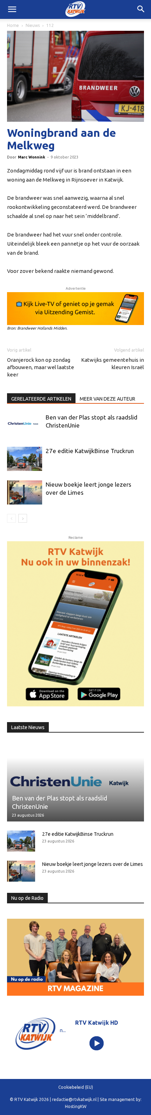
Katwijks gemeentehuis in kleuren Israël (112, 363)
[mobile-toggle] (12, 9)
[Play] (97, 1043)
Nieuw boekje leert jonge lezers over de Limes (92, 864)
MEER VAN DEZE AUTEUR (107, 399)
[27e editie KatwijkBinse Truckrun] (24, 459)
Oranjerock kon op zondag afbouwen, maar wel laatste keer (40, 367)
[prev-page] (11, 518)
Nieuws (33, 25)
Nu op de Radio (27, 898)
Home (13, 25)
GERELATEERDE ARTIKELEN (41, 399)
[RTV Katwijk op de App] (75, 623)
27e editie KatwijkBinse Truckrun (90, 450)
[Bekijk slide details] (75, 308)
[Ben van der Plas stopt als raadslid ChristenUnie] (24, 423)
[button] (141, 9)
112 (50, 25)
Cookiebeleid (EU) (75, 1087)
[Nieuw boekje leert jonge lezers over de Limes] (24, 492)
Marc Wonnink (31, 157)
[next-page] (22, 518)
